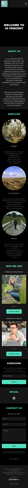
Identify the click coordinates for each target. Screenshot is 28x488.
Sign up (14, 382)
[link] (4, 4)
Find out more (14, 311)
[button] (25, 3)
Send (14, 446)
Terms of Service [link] (19, 452)
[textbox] (14, 376)
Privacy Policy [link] (9, 452)
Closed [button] (15, 459)
